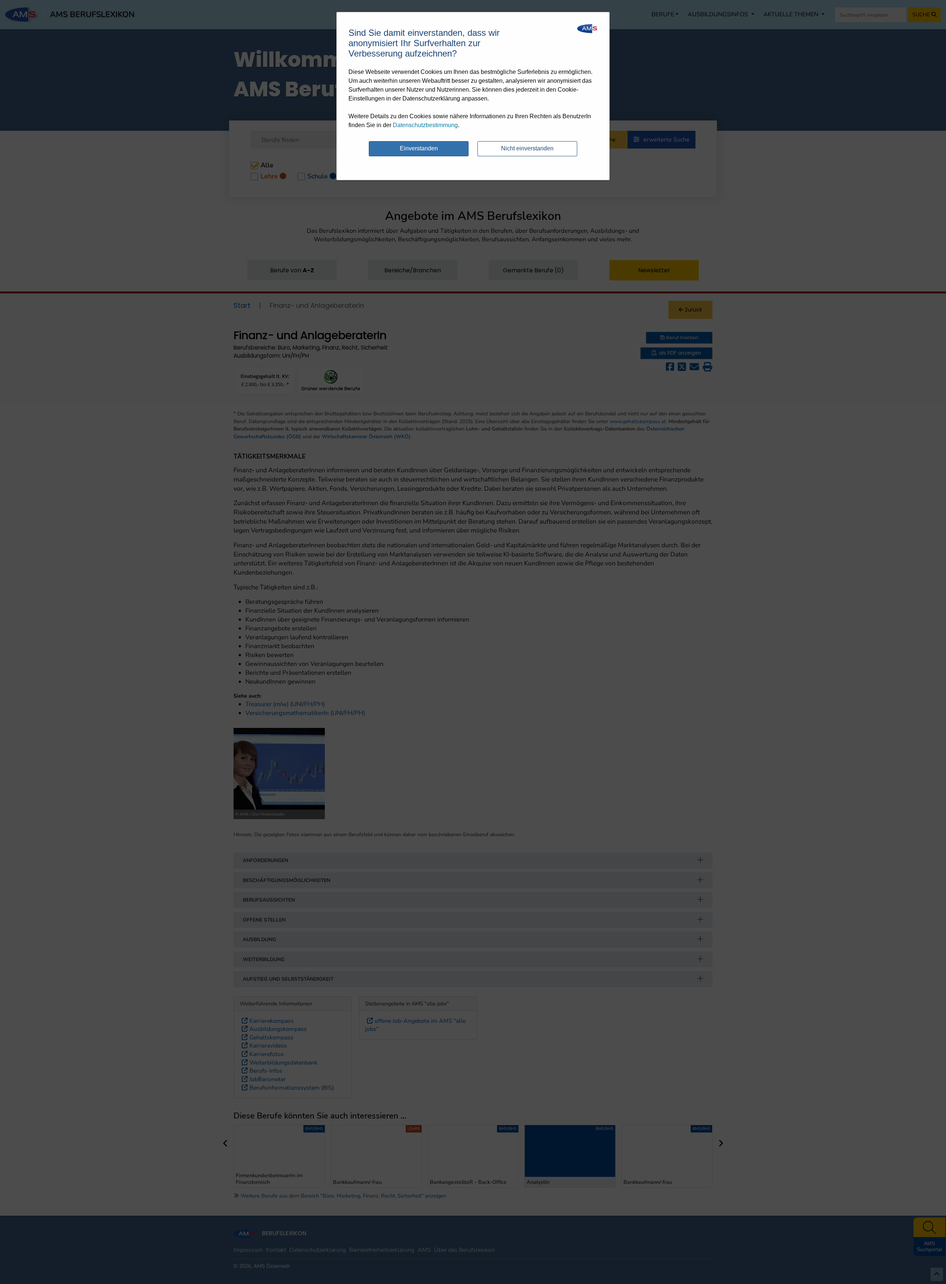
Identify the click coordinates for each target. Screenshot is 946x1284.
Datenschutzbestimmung (425, 125)
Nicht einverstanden (527, 148)
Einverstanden (419, 148)
